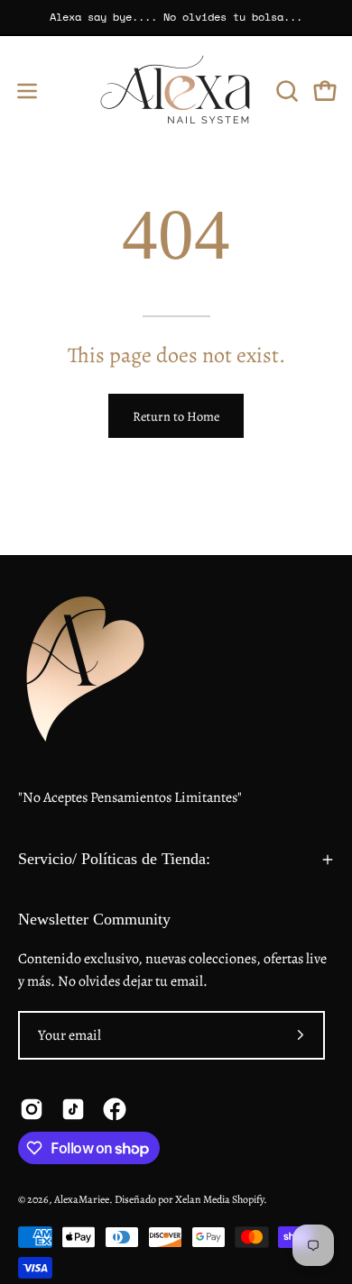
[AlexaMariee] (176, 91)
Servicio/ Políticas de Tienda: (114, 859)
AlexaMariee (81, 1199)
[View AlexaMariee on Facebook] (114, 1109)
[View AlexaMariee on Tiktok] (73, 1109)
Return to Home (176, 416)
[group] (176, 17)
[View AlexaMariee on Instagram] (31, 1109)
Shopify (248, 1199)
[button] (285, 91)
